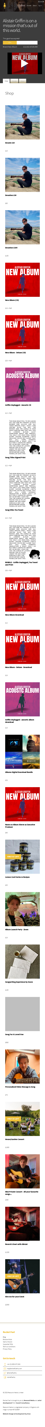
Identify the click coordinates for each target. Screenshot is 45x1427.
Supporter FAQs (8, 1344)
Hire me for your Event (14, 1296)
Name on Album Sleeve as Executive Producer (20, 825)
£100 (6, 256)
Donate (29, 5)
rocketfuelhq (11, 1377)
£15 (6, 675)
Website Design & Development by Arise (17, 1414)
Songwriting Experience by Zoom (19, 982)
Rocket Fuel (9, 1332)
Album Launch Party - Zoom (16, 929)
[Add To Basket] (22, 122)
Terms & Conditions (9, 1347)
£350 (6, 1200)
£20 (6, 885)
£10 (6, 151)
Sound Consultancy (23, 1403)
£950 (6, 1042)
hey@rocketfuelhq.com (14, 1369)
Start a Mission (7, 1342)
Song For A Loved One (14, 1034)
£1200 (7, 1252)
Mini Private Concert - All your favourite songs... (21, 1193)
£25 (6, 780)
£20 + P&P (8, 361)
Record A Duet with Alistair (16, 1244)
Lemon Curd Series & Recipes (17, 877)
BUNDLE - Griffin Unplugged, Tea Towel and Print (21, 563)
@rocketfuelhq (11, 1373)
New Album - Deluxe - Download (18, 667)
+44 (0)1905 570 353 (13, 1364)
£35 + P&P (8, 570)
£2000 (7, 1305)
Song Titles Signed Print (15, 457)
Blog (4, 1337)
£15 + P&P (8, 308)
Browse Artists (7, 1339)
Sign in (40, 5)
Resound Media (29, 1400)
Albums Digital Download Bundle (19, 772)
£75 (6, 1095)
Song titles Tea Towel (14, 510)
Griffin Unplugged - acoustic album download (19, 721)
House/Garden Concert (14, 1139)
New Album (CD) (12, 300)
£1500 (7, 1147)
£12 (6, 623)
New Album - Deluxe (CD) (15, 352)
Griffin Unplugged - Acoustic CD (18, 405)
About (35, 5)
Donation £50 (10, 195)
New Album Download (14, 615)
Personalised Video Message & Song (20, 1087)
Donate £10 (10, 143)
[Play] (25, 63)
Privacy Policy (7, 1349)
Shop (23, 5)
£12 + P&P (8, 413)
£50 (6, 203)
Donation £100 (11, 247)
